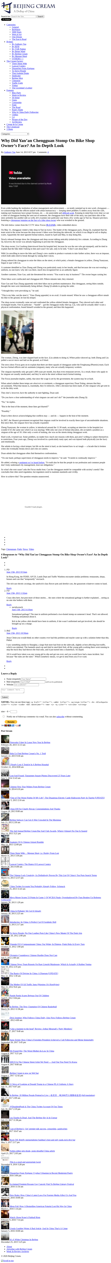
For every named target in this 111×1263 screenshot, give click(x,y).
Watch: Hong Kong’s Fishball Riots (25, 1217)
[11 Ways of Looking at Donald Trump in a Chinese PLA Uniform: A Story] (5, 1084)
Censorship (17, 102)
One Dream (17, 37)
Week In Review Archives (17, 1251)
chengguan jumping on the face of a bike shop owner (33, 220)
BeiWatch (16, 29)
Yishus (15, 85)
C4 (13, 117)
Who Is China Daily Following (25, 112)
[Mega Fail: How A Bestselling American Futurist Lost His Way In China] (5, 1206)
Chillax (15, 114)
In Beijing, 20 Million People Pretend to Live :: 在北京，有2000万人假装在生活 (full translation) (52, 1095)
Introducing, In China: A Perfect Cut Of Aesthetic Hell (33, 922)
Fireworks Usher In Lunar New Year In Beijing (30, 742)
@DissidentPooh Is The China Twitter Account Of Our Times (36, 1106)
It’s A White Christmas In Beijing (24, 1239)
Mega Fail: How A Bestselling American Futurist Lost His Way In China (41, 1206)
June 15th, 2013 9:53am (16, 572)
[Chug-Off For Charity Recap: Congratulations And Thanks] (5, 809)
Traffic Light (17, 83)
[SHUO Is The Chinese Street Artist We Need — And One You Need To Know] (5, 1062)
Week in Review (19, 95)
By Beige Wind (18, 51)
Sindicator (16, 76)
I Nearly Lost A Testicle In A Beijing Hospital (29, 764)
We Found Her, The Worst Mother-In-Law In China (32, 1051)
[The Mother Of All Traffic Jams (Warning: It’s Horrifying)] (5, 984)
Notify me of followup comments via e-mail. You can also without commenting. (44, 716)
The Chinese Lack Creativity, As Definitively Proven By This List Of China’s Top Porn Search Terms (53, 875)
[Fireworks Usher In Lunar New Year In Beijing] (5, 742)
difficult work (68, 213)
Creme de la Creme (14, 124)
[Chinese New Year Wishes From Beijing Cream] (5, 787)
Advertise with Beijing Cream (19, 1249)
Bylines (9, 42)
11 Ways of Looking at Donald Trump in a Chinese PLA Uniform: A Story (42, 1084)
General (15, 27)
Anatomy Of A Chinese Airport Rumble (27, 842)
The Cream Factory (14, 61)
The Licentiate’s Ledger (22, 88)
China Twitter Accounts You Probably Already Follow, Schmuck (37, 886)
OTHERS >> (18, 59)
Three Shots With (19, 63)
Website (9, 684)
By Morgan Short (19, 56)
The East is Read (19, 39)
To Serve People (19, 71)
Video (31, 549)
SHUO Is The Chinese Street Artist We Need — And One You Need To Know (43, 1062)
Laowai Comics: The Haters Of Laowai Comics (30, 864)
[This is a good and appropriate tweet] (5, 1162)
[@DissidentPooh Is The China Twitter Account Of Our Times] (5, 1106)
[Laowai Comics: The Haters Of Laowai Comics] (5, 864)
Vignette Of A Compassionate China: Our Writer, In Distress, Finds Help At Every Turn (47, 944)
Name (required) (13, 679)
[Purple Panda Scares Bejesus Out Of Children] (5, 995)
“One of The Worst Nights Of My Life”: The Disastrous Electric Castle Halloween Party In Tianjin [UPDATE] (57, 798)
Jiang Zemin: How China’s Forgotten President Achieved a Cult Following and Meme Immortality (52, 1040)
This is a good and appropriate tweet (25, 1162)
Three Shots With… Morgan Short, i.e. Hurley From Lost (34, 853)
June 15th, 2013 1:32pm (16, 593)
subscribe (60, 716)
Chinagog (16, 80)
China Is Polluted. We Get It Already (25, 911)
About (9, 1246)
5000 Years (16, 32)
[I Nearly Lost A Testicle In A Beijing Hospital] (5, 764)
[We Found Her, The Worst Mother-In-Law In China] (5, 1051)
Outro (14, 100)
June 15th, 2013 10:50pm (17, 633)
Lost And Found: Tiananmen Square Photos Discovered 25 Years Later (40, 775)
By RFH (15, 46)
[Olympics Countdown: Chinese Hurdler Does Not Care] (5, 955)
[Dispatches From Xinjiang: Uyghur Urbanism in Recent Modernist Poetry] (5, 1173)
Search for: (5, 16)
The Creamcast (12, 127)
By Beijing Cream (19, 54)
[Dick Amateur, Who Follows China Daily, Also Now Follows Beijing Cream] (5, 1018)
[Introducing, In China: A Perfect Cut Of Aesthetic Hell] (5, 922)
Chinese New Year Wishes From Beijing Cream (30, 787)
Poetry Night (17, 110)
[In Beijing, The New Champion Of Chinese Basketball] (5, 1007)
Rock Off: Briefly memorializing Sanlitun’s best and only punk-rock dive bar (42, 1140)
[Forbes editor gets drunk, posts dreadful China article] (5, 1151)
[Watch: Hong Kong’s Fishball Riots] (5, 1217)
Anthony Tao (9, 152)
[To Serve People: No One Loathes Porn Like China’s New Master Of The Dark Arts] (5, 933)
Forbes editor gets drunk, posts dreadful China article (32, 1151)
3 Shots (9, 129)
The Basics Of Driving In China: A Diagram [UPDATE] (34, 973)
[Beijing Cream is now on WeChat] (5, 1073)
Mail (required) (12, 682)
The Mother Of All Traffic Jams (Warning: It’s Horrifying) (34, 984)
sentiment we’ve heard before (31, 462)
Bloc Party (16, 93)
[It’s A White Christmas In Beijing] (5, 1239)
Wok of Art (17, 34)
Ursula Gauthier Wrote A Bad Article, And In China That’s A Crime (39, 1228)
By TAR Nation (19, 49)
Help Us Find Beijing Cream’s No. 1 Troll (28, 753)
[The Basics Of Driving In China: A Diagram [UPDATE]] (5, 973)
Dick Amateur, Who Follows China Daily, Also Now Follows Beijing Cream (43, 1018)
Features (10, 90)
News (25, 549)
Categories (11, 25)
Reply (9, 588)
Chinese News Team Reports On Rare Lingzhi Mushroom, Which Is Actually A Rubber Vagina (50, 964)
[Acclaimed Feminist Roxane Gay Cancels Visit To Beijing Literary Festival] (5, 1184)
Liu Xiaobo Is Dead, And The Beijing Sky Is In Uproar (33, 1118)
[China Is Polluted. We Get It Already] (5, 911)
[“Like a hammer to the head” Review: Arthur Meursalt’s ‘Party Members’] (5, 1029)
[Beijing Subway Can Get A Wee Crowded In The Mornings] (5, 820)
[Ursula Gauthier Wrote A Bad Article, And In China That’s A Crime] (5, 1228)
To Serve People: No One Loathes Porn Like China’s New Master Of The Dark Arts (46, 933)
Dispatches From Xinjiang (23, 68)
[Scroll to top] (7, 1260)
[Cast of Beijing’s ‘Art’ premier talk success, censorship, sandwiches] (5, 1129)
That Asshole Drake (20, 73)
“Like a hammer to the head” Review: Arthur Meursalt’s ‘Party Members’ (41, 1029)
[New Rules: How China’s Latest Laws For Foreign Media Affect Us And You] (5, 1195)
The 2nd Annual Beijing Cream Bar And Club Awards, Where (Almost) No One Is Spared (48, 831)
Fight (14, 105)
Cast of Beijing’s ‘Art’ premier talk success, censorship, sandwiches (38, 1129)
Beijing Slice (17, 78)
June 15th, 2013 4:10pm (22, 609)
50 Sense (16, 97)
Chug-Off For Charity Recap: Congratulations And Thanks (35, 809)
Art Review (17, 122)
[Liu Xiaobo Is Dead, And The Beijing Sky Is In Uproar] (5, 1118)
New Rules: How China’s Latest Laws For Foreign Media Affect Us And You (43, 1195)
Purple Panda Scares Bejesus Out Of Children (29, 995)
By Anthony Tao (19, 44)
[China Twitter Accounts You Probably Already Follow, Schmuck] (5, 886)
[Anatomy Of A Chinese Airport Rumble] (5, 842)
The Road (16, 107)
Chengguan (11, 549)
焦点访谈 (50, 225)
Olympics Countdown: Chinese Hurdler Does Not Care (33, 955)
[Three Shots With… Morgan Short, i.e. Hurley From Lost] (5, 853)
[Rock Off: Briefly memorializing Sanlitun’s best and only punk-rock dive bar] (5, 1140)
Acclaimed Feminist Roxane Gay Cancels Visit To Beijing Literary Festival (42, 1184)
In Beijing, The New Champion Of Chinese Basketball (33, 1007)
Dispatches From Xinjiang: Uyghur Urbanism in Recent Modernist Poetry (41, 1173)
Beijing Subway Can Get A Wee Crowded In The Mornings (35, 820)
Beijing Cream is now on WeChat (24, 1073)
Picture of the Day (19, 119)
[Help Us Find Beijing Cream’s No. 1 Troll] (5, 753)
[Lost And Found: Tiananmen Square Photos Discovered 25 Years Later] (5, 775)
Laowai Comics (18, 66)
